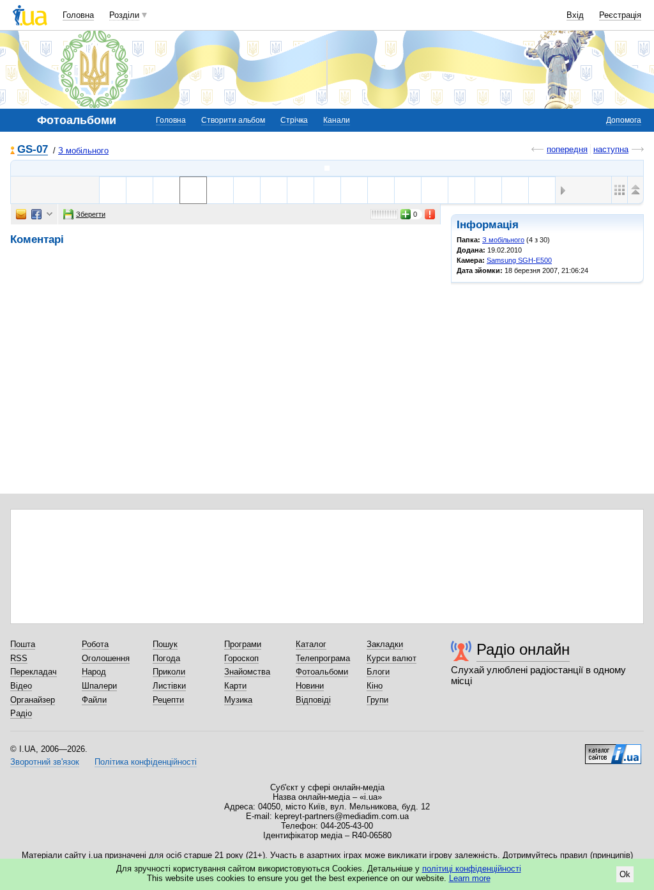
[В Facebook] (36, 214)
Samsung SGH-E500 (519, 260)
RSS (18, 658)
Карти (235, 686)
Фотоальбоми (322, 671)
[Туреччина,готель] (220, 190)
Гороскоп (241, 658)
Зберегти (90, 214)
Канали (336, 120)
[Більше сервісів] (49, 214)
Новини (310, 686)
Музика (238, 700)
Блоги (378, 671)
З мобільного (83, 150)
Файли (94, 700)
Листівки (169, 686)
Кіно (375, 686)
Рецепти (168, 700)
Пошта (22, 644)
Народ (94, 671)
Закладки (385, 644)
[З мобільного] (327, 168)
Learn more (469, 878)
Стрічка (294, 120)
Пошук (165, 644)
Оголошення (106, 658)
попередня (567, 149)
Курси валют (391, 658)
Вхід (575, 15)
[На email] (21, 214)
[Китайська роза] (515, 190)
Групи (377, 700)
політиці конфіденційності (471, 868)
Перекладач (33, 671)
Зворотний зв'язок (44, 762)
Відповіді (313, 700)
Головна (78, 15)
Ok (625, 874)
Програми (242, 644)
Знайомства (247, 671)
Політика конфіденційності (146, 762)
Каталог (311, 644)
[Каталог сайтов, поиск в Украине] (613, 749)
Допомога (623, 120)
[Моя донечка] (488, 190)
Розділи (124, 15)
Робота (95, 644)
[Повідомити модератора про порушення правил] (430, 214)
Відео (21, 686)
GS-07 (32, 149)
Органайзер (32, 700)
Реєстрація (620, 15)
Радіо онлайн (523, 649)
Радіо (21, 713)
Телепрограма (323, 658)
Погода (166, 658)
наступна (610, 149)
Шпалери (99, 686)
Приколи (169, 671)
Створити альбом (233, 120)
